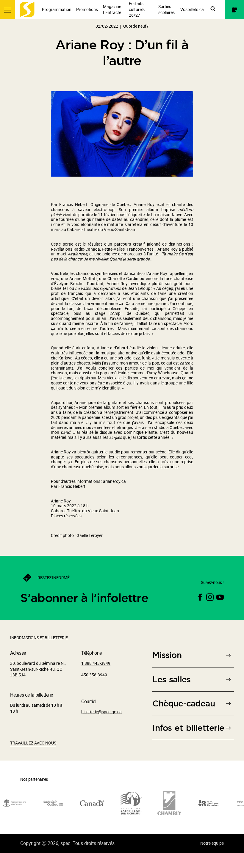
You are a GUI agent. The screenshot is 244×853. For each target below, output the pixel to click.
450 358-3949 (94, 675)
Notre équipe (212, 843)
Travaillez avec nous (33, 743)
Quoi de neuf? (135, 26)
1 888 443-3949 (95, 663)
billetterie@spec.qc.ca (101, 711)
